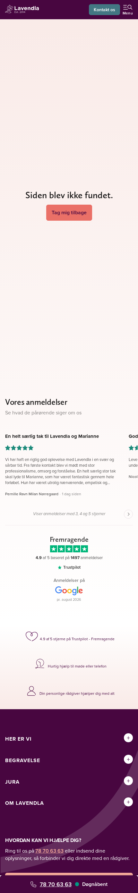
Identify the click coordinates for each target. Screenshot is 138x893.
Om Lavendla (24, 803)
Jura (12, 782)
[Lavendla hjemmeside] (23, 10)
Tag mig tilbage (69, 212)
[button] (62, 465)
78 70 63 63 (56, 884)
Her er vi (18, 739)
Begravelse (22, 760)
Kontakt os (104, 9)
